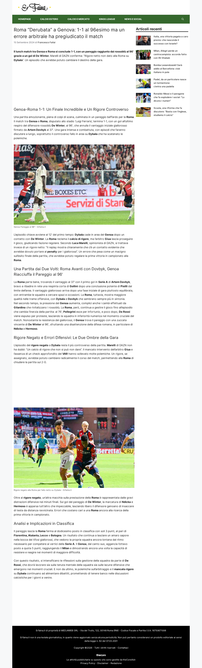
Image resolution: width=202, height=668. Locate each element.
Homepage (24, 19)
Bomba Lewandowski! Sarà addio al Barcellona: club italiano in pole (168, 69)
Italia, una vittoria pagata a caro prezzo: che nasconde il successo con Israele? (171, 40)
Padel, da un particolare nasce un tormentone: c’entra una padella (170, 83)
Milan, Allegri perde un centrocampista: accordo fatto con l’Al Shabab (170, 54)
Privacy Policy (87, 663)
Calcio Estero (49, 19)
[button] (183, 19)
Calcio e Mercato (79, 19)
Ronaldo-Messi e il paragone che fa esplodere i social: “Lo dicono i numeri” (169, 97)
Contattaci (123, 647)
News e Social (133, 19)
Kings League (107, 19)
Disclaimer (102, 663)
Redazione (116, 663)
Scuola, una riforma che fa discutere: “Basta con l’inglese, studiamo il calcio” (170, 111)
